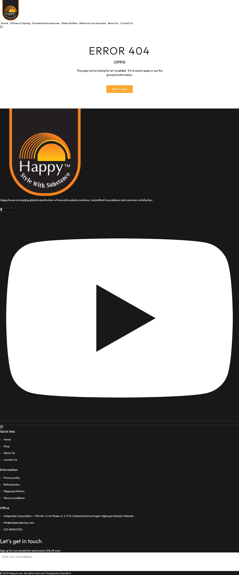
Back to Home (119, 89)
